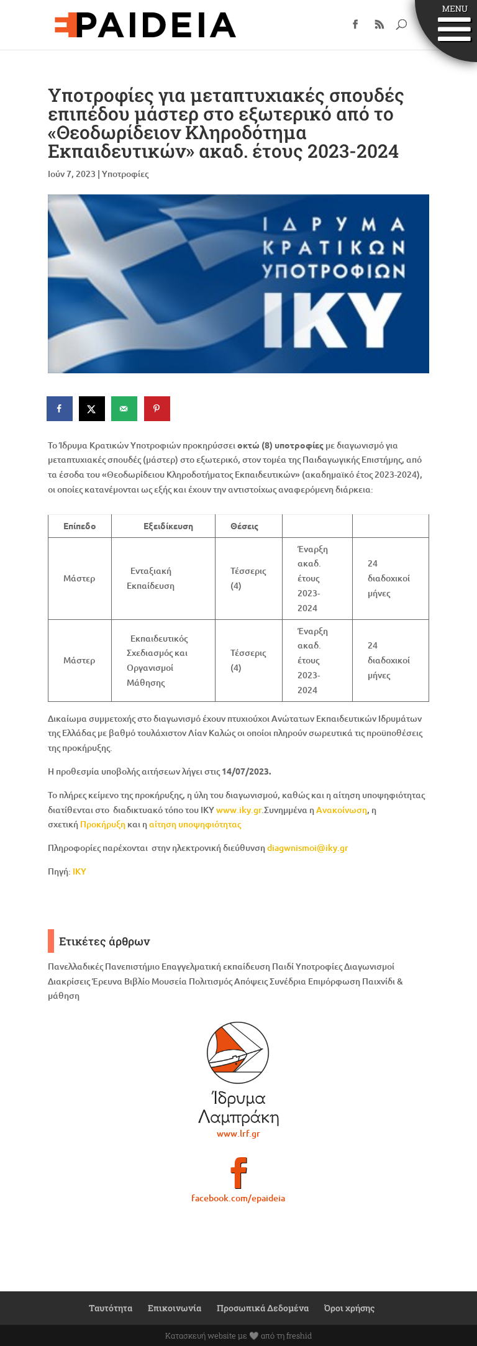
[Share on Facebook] (60, 408)
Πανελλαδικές (75, 966)
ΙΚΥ (79, 871)
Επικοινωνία (174, 1308)
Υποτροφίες (125, 174)
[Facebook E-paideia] (238, 1178)
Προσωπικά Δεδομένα (263, 1308)
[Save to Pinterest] (157, 408)
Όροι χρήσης (349, 1308)
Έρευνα (107, 981)
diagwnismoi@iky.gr (307, 847)
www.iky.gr (238, 810)
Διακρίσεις (69, 981)
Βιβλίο (137, 981)
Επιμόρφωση (334, 981)
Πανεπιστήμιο (132, 966)
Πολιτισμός (210, 981)
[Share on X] (92, 408)
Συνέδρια (288, 981)
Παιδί (283, 966)
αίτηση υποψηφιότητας (195, 824)
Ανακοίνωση (341, 810)
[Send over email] (124, 408)
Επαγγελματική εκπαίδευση (215, 966)
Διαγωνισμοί (369, 966)
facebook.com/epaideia (238, 1198)
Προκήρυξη (102, 824)
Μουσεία (169, 981)
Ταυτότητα (110, 1308)
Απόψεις (251, 981)
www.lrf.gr (238, 1133)
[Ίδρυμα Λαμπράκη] (238, 1074)
